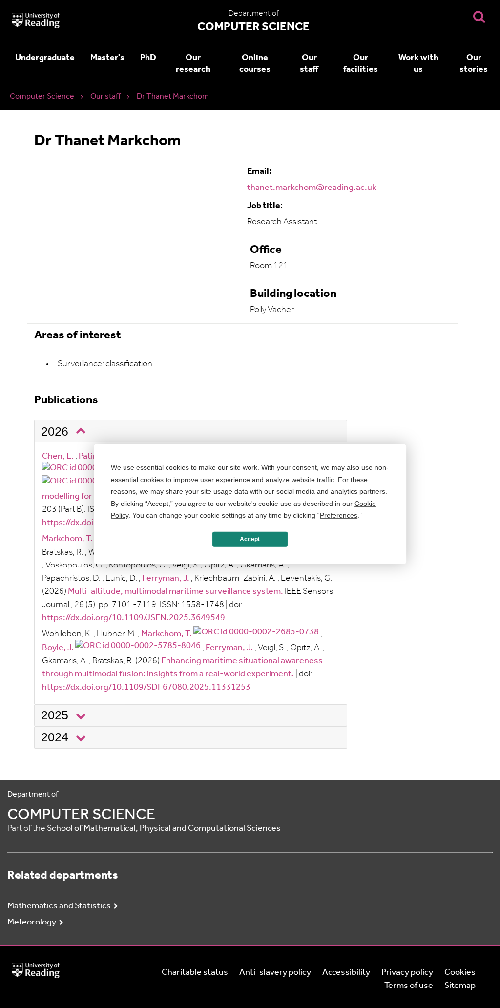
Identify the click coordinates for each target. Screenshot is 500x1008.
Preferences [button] (338, 515)
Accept (250, 539)
